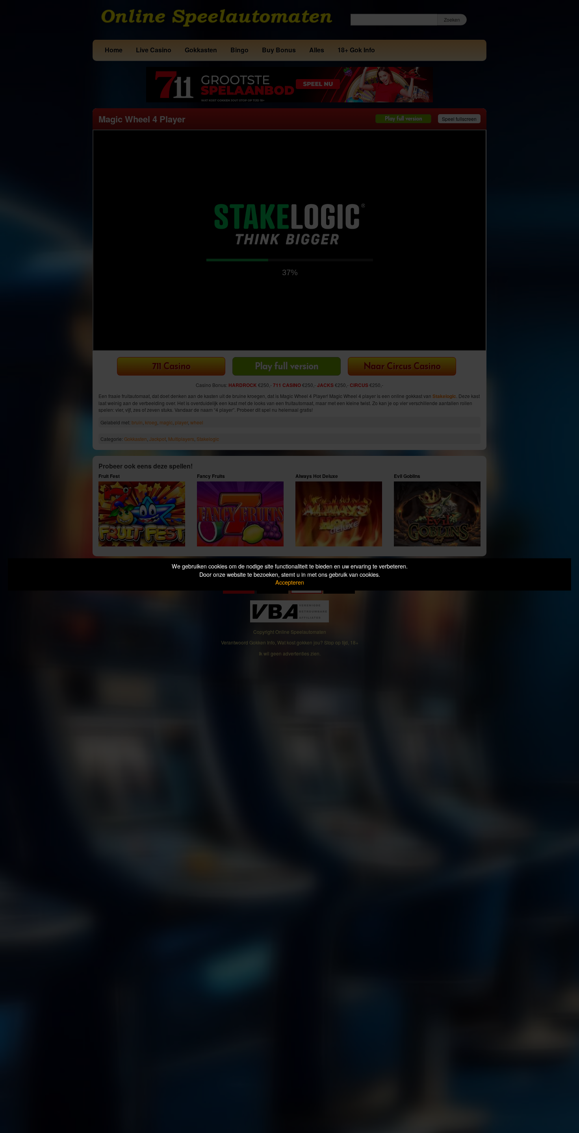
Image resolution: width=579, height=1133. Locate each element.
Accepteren (289, 582)
